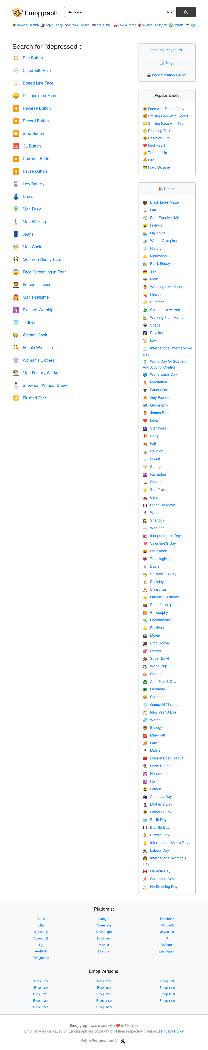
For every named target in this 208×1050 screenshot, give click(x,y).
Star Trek (154, 489)
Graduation (155, 389)
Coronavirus (156, 619)
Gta (149, 209)
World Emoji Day (160, 374)
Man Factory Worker (36, 372)
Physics (153, 332)
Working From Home (163, 317)
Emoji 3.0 (167, 981)
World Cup (155, 665)
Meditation (155, 381)
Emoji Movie (156, 642)
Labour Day (156, 850)
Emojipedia (41, 957)
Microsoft (167, 925)
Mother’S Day (157, 804)
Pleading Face (157, 130)
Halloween (155, 550)
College (152, 696)
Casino (152, 673)
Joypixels (167, 931)
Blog (167, 62)
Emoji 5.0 (104, 987)
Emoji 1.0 (41, 981)
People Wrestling (32, 347)
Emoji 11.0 (167, 987)
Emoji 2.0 (104, 981)
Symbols (176, 25)
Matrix (151, 750)
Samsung (104, 925)
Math (150, 278)
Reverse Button (31, 108)
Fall (149, 443)
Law (150, 340)
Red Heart (154, 145)
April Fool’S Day (159, 681)
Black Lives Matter (161, 202)
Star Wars (154, 428)
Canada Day (156, 870)
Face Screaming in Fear (39, 272)
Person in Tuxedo (33, 284)
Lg (41, 944)
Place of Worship (32, 309)
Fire (148, 159)
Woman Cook (29, 335)
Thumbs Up (155, 152)
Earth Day (155, 819)
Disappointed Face (34, 95)
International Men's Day (165, 842)
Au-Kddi (41, 951)
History (152, 248)
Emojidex (104, 938)
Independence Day (162, 535)
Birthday (153, 581)
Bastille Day (156, 827)
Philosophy (155, 612)
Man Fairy (26, 209)
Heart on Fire (156, 137)
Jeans (23, 234)
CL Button (26, 146)
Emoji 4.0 (41, 987)
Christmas (155, 589)
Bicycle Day (156, 834)
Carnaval (154, 688)
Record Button (30, 121)
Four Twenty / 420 (161, 217)
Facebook (167, 918)
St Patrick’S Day (159, 573)
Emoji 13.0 (167, 994)
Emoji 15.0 (167, 1000)
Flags (190, 25)
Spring (152, 466)
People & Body (52, 25)
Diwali (151, 458)
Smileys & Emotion (25, 25)
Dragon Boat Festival (163, 757)
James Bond (156, 412)
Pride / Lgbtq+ (158, 604)
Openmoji (41, 938)
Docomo (104, 951)
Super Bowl (156, 658)
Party (151, 435)
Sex (149, 271)
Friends (152, 225)
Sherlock (153, 520)
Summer (153, 301)
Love (150, 420)
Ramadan (154, 474)
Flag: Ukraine (156, 167)
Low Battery (28, 184)
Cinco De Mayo (159, 504)
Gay (150, 742)
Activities (145, 25)
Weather (153, 527)
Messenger (104, 931)
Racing (152, 481)
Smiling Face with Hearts (165, 115)
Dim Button (27, 58)
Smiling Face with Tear (164, 123)
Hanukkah (155, 773)
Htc (167, 938)
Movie (151, 635)
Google (104, 918)
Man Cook (26, 246)
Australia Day (157, 796)
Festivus (153, 627)
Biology (152, 727)
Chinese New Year (161, 309)
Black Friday (156, 263)
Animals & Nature (77, 25)
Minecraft (154, 735)
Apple (41, 918)
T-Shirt (23, 322)
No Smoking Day (160, 886)
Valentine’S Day (159, 543)
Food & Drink (101, 25)
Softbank (167, 944)
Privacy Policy (172, 1031)
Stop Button (28, 133)
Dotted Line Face (32, 83)
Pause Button (29, 171)
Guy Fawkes (156, 397)
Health (152, 294)
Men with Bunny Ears (36, 259)
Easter (152, 566)
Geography (155, 405)
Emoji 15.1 (41, 1007)
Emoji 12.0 (41, 994)
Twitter (41, 925)
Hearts (152, 650)
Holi (149, 781)
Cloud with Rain (31, 70)
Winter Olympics (160, 240)
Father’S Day (157, 811)
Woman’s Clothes (33, 360)
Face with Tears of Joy (163, 108)
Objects (160, 25)
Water (151, 719)
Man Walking (29, 221)
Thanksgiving (157, 558)
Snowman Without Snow (39, 385)
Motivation (155, 255)
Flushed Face (29, 398)
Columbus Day (158, 878)
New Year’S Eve (159, 712)
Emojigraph (41, 12)
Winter (152, 512)
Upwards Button (32, 158)
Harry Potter (156, 765)
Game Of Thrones (161, 704)
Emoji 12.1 (104, 994)
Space (151, 325)
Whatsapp (41, 931)
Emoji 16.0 (104, 1007)
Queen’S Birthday (161, 596)
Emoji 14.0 (104, 1000)
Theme (167, 188)
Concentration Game (167, 74)
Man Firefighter (31, 297)
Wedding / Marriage (162, 286)
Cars (150, 497)
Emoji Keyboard (167, 49)
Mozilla (104, 944)
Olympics (154, 232)
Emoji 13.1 (41, 1000)
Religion (153, 450)
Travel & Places (125, 25)
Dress (22, 196)
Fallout (152, 788)
